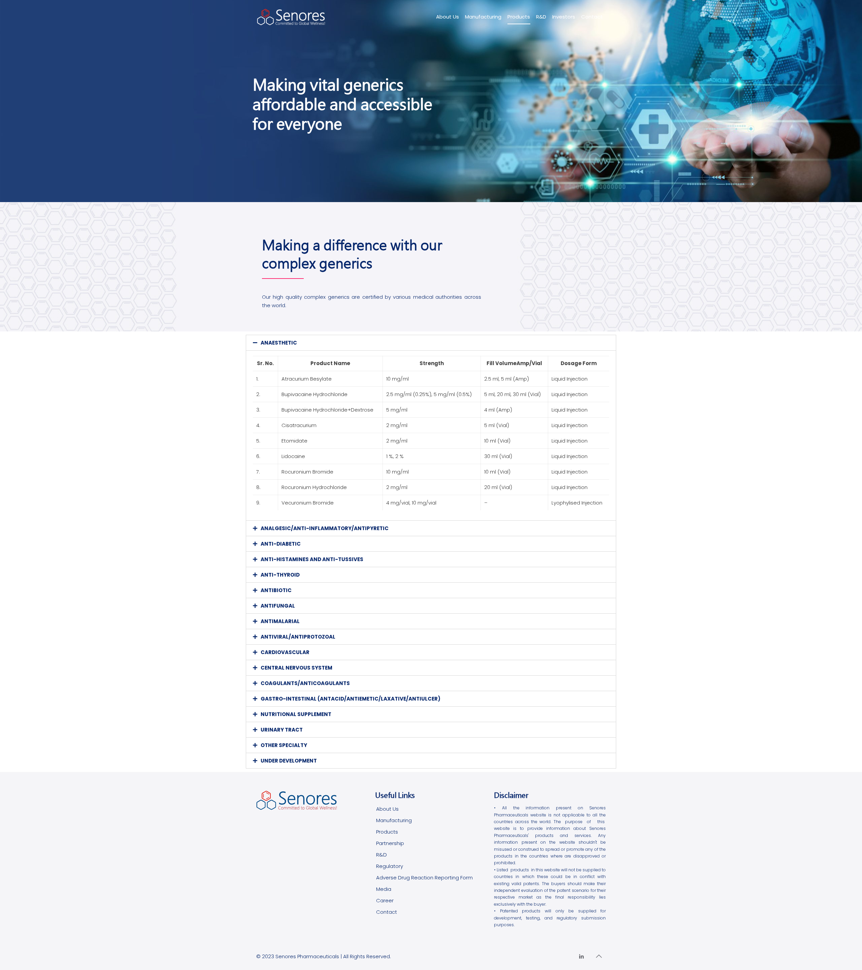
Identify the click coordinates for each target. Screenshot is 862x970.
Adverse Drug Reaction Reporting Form (424, 877)
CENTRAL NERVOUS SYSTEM (296, 667)
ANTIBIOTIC (276, 590)
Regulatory (389, 866)
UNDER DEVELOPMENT (289, 760)
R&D (381, 854)
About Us (387, 808)
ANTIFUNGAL (278, 605)
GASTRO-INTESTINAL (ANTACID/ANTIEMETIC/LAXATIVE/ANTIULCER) (350, 698)
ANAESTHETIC (279, 342)
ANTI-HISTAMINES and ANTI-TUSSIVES (312, 559)
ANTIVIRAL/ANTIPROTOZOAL (298, 636)
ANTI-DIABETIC (281, 543)
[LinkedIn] (581, 956)
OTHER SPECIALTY (284, 745)
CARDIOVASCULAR (285, 652)
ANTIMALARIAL (280, 621)
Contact (386, 911)
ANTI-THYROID (280, 574)
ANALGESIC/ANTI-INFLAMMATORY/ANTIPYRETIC (325, 528)
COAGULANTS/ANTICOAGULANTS (305, 683)
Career (385, 900)
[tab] (431, 342)
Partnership (390, 843)
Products (387, 831)
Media (383, 889)
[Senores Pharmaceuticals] (291, 17)
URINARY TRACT (282, 729)
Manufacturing (394, 820)
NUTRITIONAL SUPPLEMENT (296, 714)
